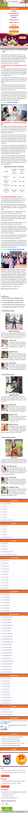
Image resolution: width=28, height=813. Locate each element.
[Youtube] (6, 803)
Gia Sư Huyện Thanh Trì (7, 658)
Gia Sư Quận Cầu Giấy (6, 628)
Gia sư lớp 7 (4, 529)
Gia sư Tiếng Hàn (5, 605)
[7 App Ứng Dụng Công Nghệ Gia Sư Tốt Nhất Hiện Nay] (4, 728)
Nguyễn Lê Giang (13, 351)
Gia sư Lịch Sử (5, 574)
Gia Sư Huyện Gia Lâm (6, 650)
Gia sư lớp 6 (4, 526)
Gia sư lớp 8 (4, 531)
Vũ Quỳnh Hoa (12, 340)
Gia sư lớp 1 (4, 506)
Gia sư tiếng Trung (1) (6, 700)
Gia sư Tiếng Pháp (6, 602)
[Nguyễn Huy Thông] (14, 385)
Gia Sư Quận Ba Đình (6, 619)
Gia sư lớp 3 (4, 511)
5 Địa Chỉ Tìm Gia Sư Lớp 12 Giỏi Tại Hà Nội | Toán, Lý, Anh (13, 304)
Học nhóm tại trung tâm (7, 711)
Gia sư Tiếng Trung (6, 599)
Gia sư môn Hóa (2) (6, 683)
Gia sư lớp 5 (4, 517)
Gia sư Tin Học (5, 582)
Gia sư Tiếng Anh (5, 594)
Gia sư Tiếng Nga (5, 610)
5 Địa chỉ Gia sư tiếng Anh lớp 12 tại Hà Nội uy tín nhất (12, 302)
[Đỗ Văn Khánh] (4, 366)
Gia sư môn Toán (5, 560)
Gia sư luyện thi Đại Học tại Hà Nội (9, 554)
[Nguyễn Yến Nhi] (4, 417)
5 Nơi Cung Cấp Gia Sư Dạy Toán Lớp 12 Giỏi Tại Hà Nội (12, 306)
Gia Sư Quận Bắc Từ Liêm (7, 639)
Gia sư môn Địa (5, 577)
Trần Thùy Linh (13, 466)
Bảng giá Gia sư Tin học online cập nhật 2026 (10, 739)
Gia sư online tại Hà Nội (7, 714)
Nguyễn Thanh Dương (14, 331)
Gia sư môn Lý (5, 563)
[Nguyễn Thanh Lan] (4, 427)
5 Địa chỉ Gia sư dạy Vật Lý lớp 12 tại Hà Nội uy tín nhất (13, 300)
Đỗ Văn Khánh (12, 363)
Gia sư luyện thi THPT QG (7, 551)
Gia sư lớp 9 (4, 534)
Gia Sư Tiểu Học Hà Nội (7, 520)
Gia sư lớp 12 (5, 549)
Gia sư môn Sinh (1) (6, 694)
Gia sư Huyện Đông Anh (7, 652)
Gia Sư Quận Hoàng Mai (7, 636)
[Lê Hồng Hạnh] (14, 447)
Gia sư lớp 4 (4, 514)
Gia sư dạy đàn (5, 580)
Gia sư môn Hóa (5, 566)
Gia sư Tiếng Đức (5, 608)
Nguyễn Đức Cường (13, 487)
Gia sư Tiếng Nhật (6, 597)
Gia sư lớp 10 (5, 543)
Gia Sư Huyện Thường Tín (7, 663)
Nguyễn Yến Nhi (13, 414)
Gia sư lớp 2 (4, 509)
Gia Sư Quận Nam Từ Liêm (7, 641)
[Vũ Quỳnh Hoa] (4, 343)
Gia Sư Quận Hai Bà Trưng (7, 625)
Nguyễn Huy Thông (14, 395)
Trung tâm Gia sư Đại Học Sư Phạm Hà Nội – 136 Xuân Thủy (13, 770)
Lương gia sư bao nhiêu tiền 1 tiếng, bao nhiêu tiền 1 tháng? (13, 781)
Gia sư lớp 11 (5, 546)
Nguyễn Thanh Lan (13, 424)
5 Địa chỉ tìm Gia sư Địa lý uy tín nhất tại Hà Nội (11, 741)
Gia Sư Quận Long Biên (7, 647)
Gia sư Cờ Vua (5, 588)
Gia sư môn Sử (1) (6, 689)
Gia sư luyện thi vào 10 (7, 537)
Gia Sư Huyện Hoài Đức (7, 655)
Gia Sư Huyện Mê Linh (6, 666)
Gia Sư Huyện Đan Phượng (7, 661)
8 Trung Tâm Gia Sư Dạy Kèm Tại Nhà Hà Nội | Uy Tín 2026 (13, 772)
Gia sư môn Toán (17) (6, 678)
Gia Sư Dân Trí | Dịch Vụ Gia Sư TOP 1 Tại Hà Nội (11, 783)
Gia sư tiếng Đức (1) (6, 703)
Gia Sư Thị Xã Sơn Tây (7, 672)
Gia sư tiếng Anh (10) (6, 697)
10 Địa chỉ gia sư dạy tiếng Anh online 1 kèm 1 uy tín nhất (13, 743)
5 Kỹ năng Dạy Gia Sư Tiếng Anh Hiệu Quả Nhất (11, 745)
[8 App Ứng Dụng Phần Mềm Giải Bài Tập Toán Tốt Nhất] (4, 722)
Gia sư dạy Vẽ (5, 585)
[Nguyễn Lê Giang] (4, 354)
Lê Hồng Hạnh (14, 458)
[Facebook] (3, 803)
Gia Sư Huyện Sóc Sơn (7, 669)
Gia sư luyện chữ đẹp (6, 503)
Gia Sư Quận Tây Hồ (6, 630)
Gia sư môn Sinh (5, 571)
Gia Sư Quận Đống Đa (6, 622)
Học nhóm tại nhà (6, 709)
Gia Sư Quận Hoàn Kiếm (7, 617)
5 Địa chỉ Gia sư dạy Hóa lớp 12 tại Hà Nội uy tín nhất (12, 298)
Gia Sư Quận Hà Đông (6, 644)
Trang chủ (3, 5)
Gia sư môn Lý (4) (6, 681)
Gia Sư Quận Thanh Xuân (7, 633)
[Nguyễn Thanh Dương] (14, 321)
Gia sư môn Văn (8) (6, 686)
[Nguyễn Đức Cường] (4, 490)
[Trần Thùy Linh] (4, 469)
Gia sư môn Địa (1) (6, 692)
